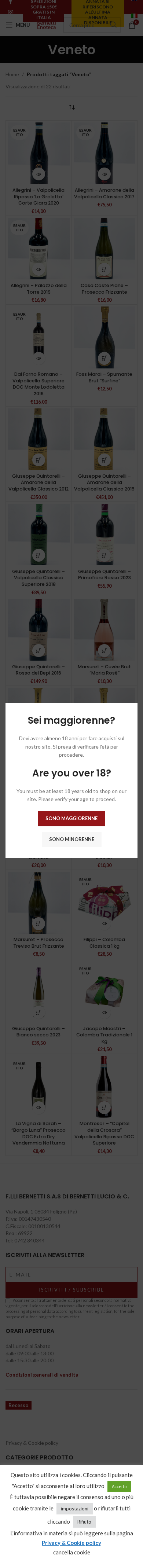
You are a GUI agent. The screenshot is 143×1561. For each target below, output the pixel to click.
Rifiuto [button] (84, 1522)
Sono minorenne (71, 839)
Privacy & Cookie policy (71, 1542)
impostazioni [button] (74, 1509)
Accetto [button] (119, 1486)
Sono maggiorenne (71, 818)
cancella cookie (71, 1552)
